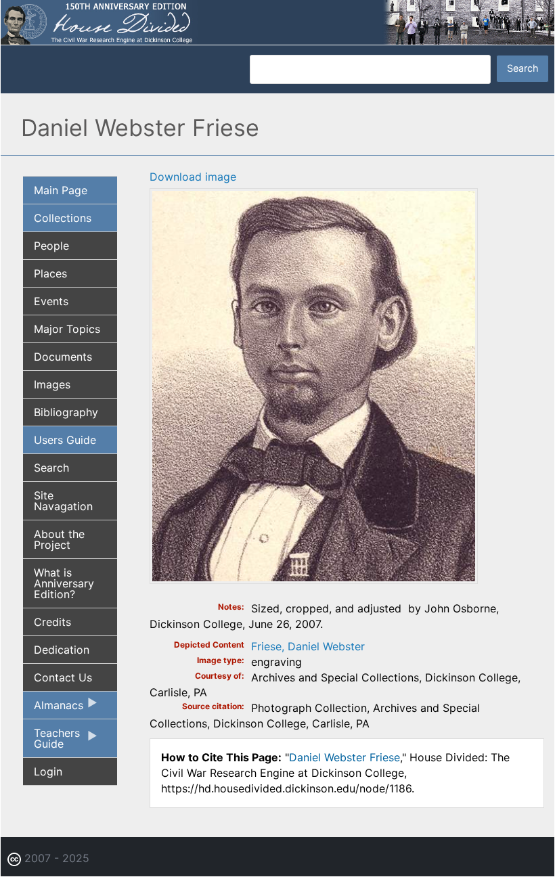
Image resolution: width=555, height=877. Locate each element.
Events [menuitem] (51, 301)
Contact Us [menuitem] (63, 677)
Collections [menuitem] (62, 218)
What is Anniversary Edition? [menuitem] (64, 583)
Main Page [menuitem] (60, 190)
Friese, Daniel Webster (308, 646)
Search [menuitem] (51, 467)
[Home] (277, 21)
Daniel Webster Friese (344, 757)
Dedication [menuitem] (61, 649)
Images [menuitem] (52, 384)
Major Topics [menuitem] (67, 329)
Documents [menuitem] (63, 356)
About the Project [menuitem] (59, 539)
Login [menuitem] (48, 771)
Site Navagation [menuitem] (63, 501)
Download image (193, 176)
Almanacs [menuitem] (53, 708)
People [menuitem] (51, 245)
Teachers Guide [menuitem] (51, 741)
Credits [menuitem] (52, 622)
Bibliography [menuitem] (66, 412)
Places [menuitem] (50, 273)
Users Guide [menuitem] (65, 440)
